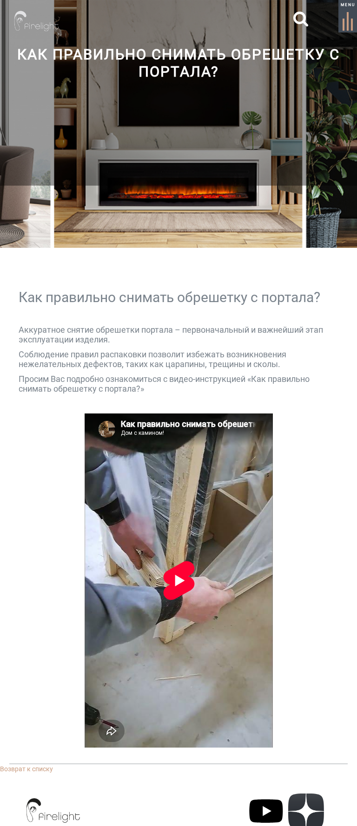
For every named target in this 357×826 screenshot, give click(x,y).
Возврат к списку (26, 769)
